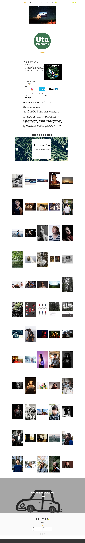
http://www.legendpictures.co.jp (28, 98)
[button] (56, 2)
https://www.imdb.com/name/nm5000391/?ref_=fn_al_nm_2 (41, 102)
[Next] (67, 149)
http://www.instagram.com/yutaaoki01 (34, 110)
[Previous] (17, 149)
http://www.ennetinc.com (27, 97)
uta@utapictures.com (42, 523)
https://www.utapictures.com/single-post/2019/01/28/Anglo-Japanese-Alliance (41, 111)
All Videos (41, 509)
